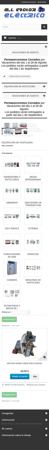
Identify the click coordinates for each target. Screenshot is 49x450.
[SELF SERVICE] (12, 216)
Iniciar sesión (42, 2)
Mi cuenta (7, 428)
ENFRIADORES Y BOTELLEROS (12, 178)
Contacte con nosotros (29, 2)
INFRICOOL (33, 254)
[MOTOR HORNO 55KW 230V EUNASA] (24, 344)
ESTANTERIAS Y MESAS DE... (12, 307)
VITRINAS (33, 228)
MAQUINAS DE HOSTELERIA (33, 281)
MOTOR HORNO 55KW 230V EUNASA (24, 363)
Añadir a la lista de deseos (14, 385)
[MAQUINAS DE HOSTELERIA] (33, 268)
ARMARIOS (11, 202)
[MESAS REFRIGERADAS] (33, 164)
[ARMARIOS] (12, 190)
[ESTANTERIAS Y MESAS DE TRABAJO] (12, 293)
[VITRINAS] (33, 216)
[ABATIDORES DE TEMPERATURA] (33, 190)
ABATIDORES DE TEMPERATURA (33, 204)
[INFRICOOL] (33, 242)
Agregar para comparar (36, 385)
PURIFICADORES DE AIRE (12, 255)
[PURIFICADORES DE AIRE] (12, 242)
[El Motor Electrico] (24, 12)
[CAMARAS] (12, 268)
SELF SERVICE (12, 228)
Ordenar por (6, 312)
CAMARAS (12, 279)
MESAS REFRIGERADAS (33, 178)
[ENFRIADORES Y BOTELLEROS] (12, 164)
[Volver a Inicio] (4, 76)
